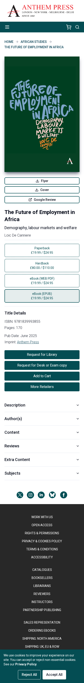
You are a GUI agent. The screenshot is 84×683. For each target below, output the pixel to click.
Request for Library (42, 354)
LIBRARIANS (42, 586)
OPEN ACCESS (42, 525)
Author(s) (13, 418)
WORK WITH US (42, 517)
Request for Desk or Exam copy (42, 365)
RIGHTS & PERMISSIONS (42, 533)
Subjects (12, 473)
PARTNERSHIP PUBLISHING (42, 610)
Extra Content (17, 459)
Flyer (44, 181)
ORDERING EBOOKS (42, 630)
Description (14, 405)
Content (11, 432)
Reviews (11, 446)
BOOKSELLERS (42, 578)
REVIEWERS (42, 594)
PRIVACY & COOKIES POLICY (42, 541)
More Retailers (42, 387)
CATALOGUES (42, 570)
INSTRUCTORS (42, 602)
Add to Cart (42, 376)
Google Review (45, 199)
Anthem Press (28, 342)
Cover (44, 190)
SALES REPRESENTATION (42, 622)
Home (8, 42)
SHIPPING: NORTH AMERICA (42, 638)
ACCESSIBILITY (42, 557)
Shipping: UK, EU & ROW (42, 646)
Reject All (29, 675)
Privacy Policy (26, 664)
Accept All (54, 675)
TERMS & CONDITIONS (42, 549)
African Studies (34, 42)
